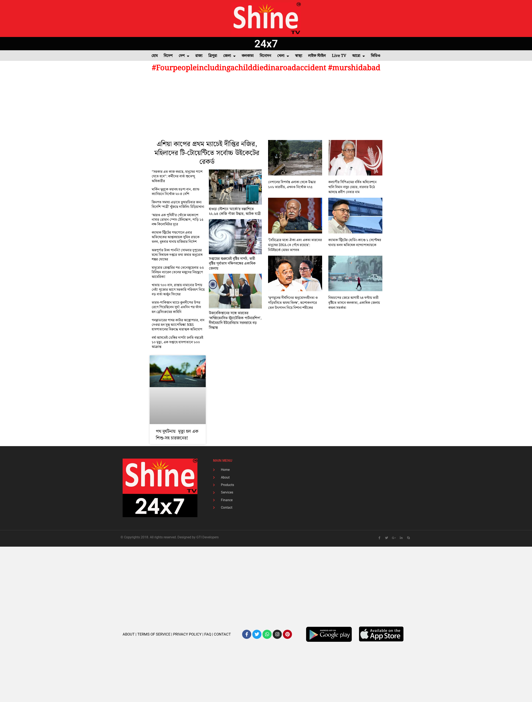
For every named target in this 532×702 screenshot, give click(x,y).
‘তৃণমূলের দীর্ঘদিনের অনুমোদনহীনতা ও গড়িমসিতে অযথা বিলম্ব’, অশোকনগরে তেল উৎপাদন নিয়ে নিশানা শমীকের (293, 303)
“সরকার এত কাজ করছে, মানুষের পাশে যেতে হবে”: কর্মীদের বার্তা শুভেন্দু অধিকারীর (177, 176)
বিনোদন (265, 56)
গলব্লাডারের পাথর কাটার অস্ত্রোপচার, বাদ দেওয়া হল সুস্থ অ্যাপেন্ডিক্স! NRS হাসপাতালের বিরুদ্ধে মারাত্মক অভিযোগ (178, 324)
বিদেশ (168, 56)
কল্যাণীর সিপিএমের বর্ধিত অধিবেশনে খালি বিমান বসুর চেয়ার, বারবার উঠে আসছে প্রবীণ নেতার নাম (352, 187)
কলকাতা (248, 56)
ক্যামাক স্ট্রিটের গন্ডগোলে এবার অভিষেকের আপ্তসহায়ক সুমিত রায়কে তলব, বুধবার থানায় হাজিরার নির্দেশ (176, 237)
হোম (154, 56)
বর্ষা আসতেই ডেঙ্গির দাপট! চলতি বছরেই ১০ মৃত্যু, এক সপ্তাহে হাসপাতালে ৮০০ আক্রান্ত (177, 342)
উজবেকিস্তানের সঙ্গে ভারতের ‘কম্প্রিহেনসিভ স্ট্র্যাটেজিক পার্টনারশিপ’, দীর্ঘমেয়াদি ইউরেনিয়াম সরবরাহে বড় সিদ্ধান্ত (235, 320)
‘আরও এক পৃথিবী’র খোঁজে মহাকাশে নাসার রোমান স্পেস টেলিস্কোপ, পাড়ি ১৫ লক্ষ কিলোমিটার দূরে (177, 219)
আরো (356, 56)
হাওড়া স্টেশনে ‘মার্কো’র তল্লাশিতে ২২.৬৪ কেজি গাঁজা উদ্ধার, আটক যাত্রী (235, 211)
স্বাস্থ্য (298, 56)
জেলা (227, 56)
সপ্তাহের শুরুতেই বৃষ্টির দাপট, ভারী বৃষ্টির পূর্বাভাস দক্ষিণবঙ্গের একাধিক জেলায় (232, 263)
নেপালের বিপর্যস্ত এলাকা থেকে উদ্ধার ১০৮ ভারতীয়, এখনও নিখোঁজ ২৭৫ (292, 184)
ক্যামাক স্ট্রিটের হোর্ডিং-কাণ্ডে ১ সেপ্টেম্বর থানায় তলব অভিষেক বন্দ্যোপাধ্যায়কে (354, 242)
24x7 (266, 44)
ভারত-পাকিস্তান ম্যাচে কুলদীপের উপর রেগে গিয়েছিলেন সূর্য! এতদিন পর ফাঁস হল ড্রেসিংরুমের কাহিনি (176, 307)
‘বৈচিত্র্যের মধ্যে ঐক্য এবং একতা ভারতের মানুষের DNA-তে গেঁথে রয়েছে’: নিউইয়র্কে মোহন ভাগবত (295, 245)
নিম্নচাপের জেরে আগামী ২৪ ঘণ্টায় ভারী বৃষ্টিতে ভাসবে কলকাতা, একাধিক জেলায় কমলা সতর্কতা (354, 303)
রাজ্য (198, 56)
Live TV (339, 56)
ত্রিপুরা (212, 56)
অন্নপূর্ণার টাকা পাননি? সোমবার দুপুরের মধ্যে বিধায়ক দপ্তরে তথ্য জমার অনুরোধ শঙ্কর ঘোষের (177, 254)
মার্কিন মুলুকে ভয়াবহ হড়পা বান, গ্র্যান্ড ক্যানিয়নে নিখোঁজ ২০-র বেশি (175, 192)
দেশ (182, 56)
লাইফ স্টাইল (317, 56)
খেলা (280, 56)
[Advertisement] (266, 107)
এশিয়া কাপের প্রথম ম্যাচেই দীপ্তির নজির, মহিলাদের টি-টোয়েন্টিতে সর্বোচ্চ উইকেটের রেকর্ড (206, 153)
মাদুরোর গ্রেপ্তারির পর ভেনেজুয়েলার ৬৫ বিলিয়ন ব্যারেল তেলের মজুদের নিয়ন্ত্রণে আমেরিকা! (178, 272)
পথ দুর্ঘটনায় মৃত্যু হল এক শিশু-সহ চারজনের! (177, 435)
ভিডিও (375, 56)
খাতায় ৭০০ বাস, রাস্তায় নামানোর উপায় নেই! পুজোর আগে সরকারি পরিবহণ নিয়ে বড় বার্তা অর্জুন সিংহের (178, 289)
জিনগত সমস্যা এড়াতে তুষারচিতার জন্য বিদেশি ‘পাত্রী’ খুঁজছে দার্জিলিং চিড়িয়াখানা (178, 204)
